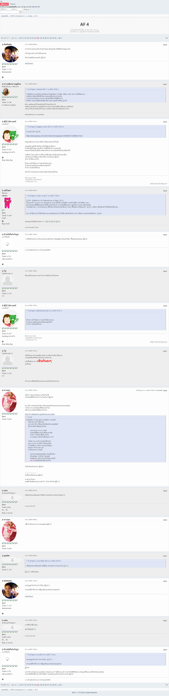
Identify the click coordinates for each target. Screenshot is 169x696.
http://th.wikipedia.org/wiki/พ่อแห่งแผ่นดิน (40, 414)
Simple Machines (91, 693)
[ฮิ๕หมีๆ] (2, 221)
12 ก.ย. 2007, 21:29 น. (31, 390)
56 (35, 38)
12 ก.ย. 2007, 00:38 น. (31, 44)
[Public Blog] (2, 157)
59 (43, 38)
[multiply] (2, 264)
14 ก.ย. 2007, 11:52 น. (31, 620)
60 (46, 38)
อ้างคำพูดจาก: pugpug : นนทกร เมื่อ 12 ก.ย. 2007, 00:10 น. (46, 127)
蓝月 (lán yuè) (10, 121)
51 (23, 38)
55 (32, 38)
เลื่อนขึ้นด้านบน (5, 685)
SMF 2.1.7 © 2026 (78, 693)
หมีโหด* (7, 190)
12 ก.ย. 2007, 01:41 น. (31, 121)
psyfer (7, 555)
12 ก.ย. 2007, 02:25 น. (31, 190)
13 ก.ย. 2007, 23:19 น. (31, 490)
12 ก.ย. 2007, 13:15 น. (31, 305)
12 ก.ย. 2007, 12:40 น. (31, 234)
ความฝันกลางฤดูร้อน (12, 84)
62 (51, 38)
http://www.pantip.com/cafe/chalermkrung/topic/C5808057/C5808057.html (54, 136)
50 (20, 38)
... (18, 38)
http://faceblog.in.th (161, 183)
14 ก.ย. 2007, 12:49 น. (31, 649)
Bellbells (8, 44)
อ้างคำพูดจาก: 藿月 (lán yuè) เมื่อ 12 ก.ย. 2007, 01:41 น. (45, 311)
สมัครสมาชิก (36, 7)
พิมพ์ (167, 38)
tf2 (28, 63)
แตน (6, 490)
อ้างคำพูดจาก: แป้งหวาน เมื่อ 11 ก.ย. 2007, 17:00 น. (44, 196)
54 (30, 38)
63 (53, 38)
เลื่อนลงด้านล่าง (5, 38)
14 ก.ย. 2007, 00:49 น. (31, 519)
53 (28, 38)
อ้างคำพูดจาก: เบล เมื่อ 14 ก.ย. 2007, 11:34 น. (42, 655)
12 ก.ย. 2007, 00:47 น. (31, 84)
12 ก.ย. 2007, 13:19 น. (31, 351)
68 (59, 38)
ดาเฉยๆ (7, 390)
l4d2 (26, 63)
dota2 (31, 63)
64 (55, 38)
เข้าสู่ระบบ (24, 7)
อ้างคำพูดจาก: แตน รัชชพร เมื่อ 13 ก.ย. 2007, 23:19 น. (44, 561)
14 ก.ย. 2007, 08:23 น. (31, 555)
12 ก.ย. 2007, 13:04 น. (31, 271)
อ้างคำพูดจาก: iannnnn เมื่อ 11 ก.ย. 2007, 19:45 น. (43, 89)
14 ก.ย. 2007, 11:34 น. (31, 581)
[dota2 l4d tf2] (2, 77)
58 (41, 38)
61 (48, 38)
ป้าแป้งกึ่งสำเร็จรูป (11, 234)
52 (25, 38)
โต (5, 271)
